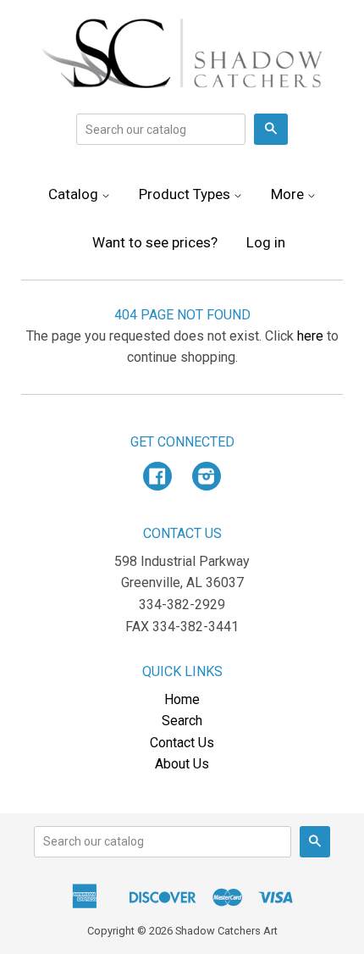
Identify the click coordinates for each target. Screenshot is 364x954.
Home (182, 699)
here (310, 336)
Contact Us (182, 743)
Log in (265, 242)
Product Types (186, 194)
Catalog (75, 194)
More (289, 194)
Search (182, 721)
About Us (182, 764)
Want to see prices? (155, 242)
